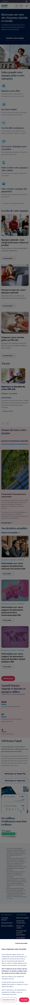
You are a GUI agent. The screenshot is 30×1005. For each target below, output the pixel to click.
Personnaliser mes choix (9, 1000)
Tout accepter (24, 1000)
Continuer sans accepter (21, 943)
